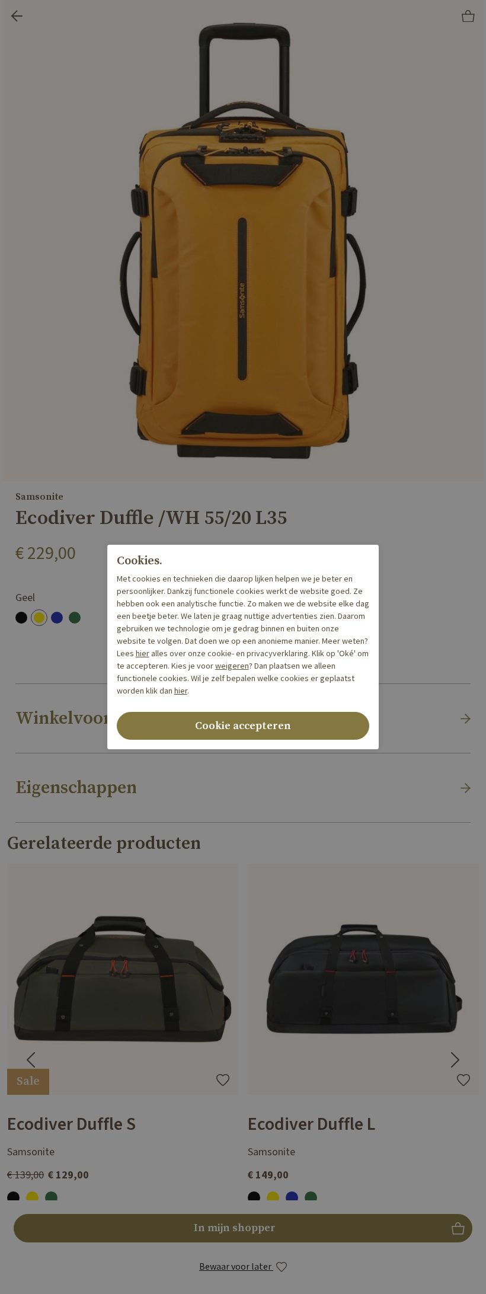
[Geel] (39, 618)
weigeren (232, 666)
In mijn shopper (243, 1231)
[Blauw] (57, 618)
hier (142, 653)
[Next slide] (455, 1060)
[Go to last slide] (31, 1060)
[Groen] (75, 618)
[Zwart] (21, 618)
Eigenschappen (76, 787)
